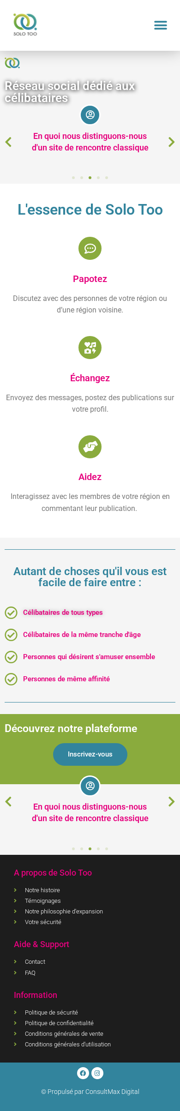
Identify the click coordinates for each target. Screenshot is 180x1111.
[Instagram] (97, 1073)
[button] (160, 25)
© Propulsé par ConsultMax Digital (90, 1091)
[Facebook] (83, 1073)
